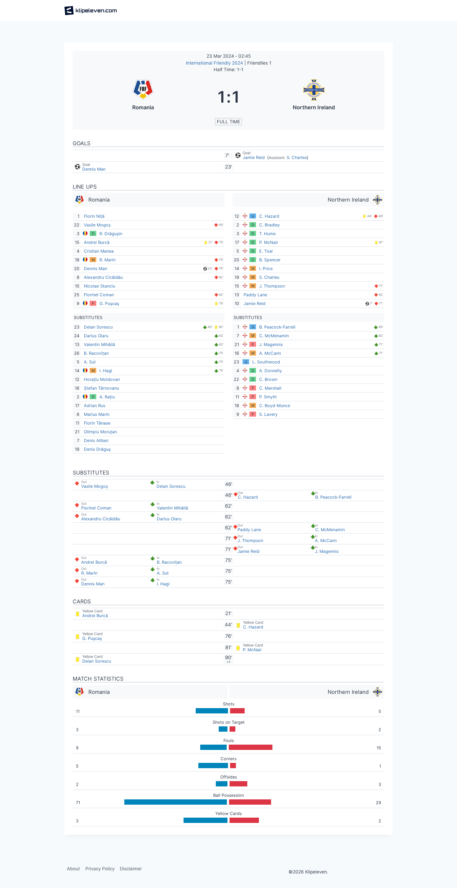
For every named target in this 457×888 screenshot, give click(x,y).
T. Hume (267, 233)
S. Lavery (268, 414)
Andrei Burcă (96, 242)
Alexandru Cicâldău (103, 277)
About (73, 868)
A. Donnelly (270, 370)
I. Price (266, 268)
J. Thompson (272, 286)
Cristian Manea (99, 251)
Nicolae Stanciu (99, 286)
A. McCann (270, 353)
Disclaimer (131, 868)
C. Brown (268, 379)
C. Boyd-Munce (274, 405)
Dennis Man (94, 169)
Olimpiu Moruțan (100, 431)
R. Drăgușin (110, 233)
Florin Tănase (97, 423)
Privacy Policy (100, 868)
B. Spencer (270, 259)
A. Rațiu (107, 396)
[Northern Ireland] (314, 96)
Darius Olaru (96, 335)
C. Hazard (269, 216)
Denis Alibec (96, 440)
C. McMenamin (274, 335)
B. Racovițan (96, 353)
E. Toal (266, 251)
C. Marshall (270, 388)
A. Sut (90, 362)
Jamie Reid (254, 157)
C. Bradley (269, 224)
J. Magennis (271, 344)
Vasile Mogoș (97, 224)
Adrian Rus (94, 405)
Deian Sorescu (98, 327)
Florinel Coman (99, 294)
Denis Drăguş (97, 449)
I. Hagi (105, 370)
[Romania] (143, 96)
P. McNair (268, 242)
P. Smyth (268, 396)
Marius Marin (96, 414)
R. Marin (107, 259)
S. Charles (297, 157)
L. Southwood (266, 362)
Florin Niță (94, 216)
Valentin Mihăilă (99, 344)
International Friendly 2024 (215, 63)
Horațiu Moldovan (102, 379)
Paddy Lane (255, 294)
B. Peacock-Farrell (277, 327)
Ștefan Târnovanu (101, 388)
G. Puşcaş (109, 303)
